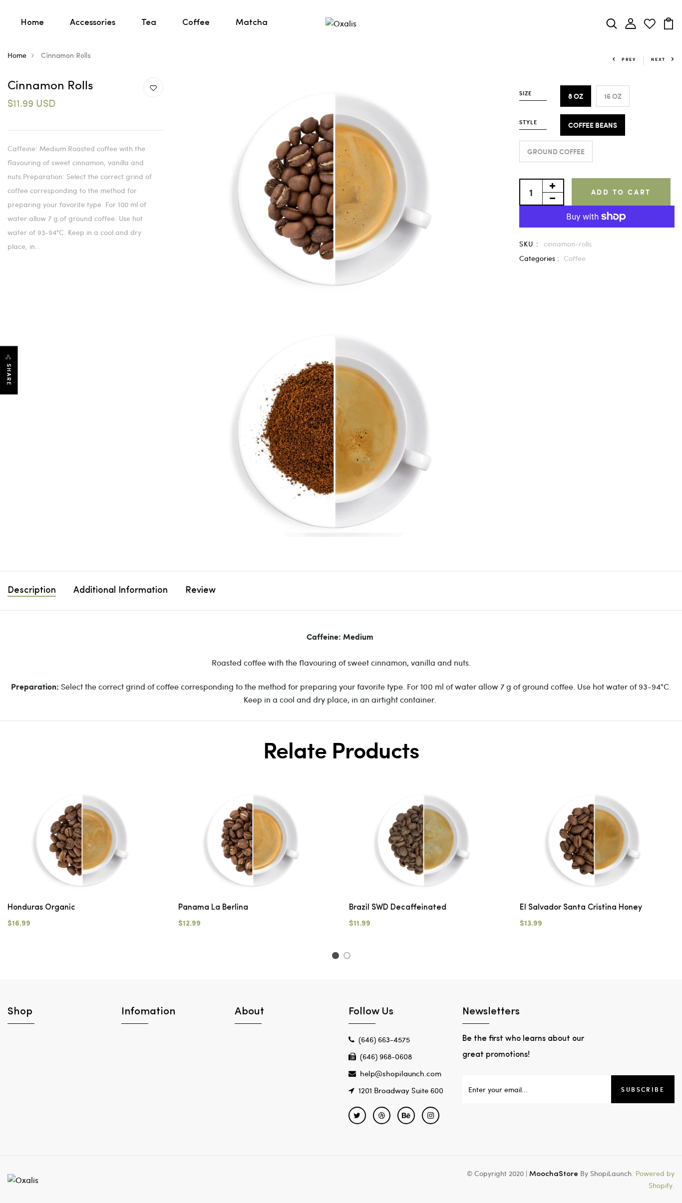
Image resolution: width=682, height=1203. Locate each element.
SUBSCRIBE (643, 1089)
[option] (85, 866)
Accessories (92, 22)
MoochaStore (553, 1174)
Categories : (539, 258)
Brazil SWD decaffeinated (397, 908)
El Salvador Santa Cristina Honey (581, 908)
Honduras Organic (41, 908)
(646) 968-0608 (386, 1056)
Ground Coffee (556, 151)
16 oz (613, 96)
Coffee (196, 22)
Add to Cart (621, 192)
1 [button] (337, 957)
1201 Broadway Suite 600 (400, 1090)
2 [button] (348, 957)
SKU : (529, 243)
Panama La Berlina (213, 908)
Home (32, 22)
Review (200, 590)
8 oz (575, 96)
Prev (629, 59)
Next (658, 59)
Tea (148, 22)
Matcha (252, 22)
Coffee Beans (592, 125)
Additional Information (120, 590)
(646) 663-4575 (384, 1039)
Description (31, 590)
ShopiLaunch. (612, 1173)
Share (9, 375)
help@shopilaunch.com (400, 1073)
